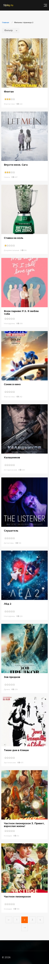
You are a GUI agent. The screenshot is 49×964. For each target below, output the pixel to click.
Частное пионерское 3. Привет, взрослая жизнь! (24, 825)
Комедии (8, 836)
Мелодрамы (9, 323)
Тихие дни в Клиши (16, 750)
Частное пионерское (17, 896)
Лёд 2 (7, 603)
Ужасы (7, 177)
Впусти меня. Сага (16, 164)
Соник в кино (12, 384)
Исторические (10, 470)
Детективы (9, 543)
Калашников (12, 457)
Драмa (7, 689)
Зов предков (12, 677)
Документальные (11, 250)
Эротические (10, 762)
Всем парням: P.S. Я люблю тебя (21, 313)
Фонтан (9, 91)
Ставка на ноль (13, 238)
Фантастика (9, 104)
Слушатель (11, 530)
